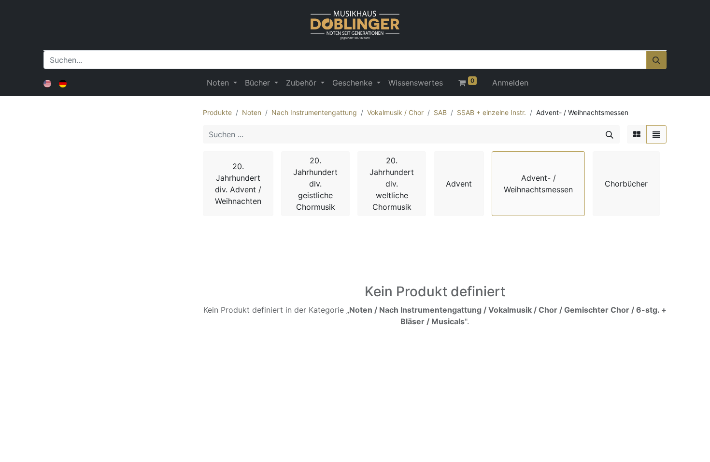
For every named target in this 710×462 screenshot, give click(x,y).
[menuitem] (415, 82)
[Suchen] (656, 60)
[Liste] (656, 134)
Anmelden (510, 82)
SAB (440, 112)
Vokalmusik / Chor (395, 112)
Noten (251, 112)
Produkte (217, 112)
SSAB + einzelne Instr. (491, 112)
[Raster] (637, 134)
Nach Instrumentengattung (314, 112)
